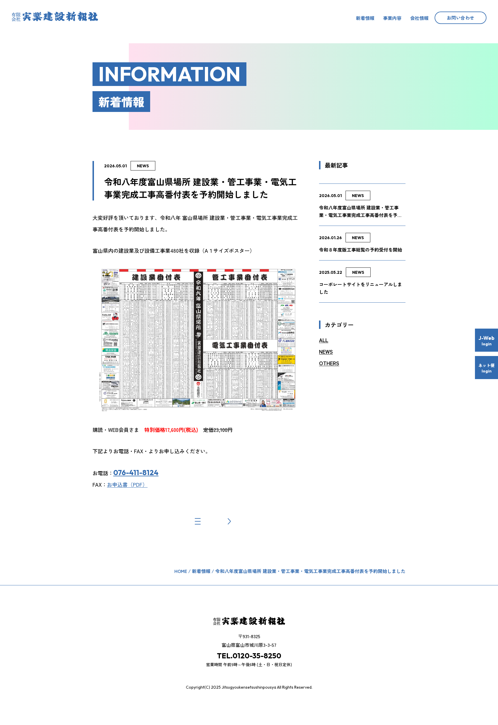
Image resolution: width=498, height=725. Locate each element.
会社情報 (419, 17)
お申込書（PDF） (127, 484)
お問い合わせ (460, 17)
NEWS (143, 165)
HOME (180, 570)
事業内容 (392, 17)
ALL (323, 340)
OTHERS (329, 363)
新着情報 (365, 17)
